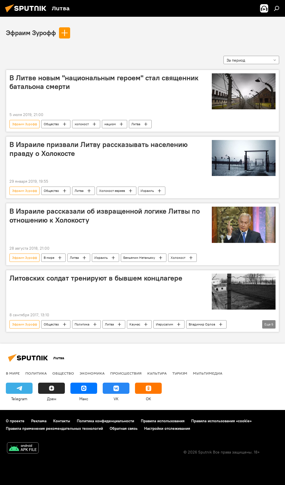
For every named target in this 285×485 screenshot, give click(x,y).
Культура (157, 373)
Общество (51, 124)
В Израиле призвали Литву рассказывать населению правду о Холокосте (98, 149)
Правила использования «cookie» (221, 420)
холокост (82, 124)
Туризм (179, 373)
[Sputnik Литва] (27, 13)
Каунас (134, 324)
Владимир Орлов (202, 324)
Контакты (61, 420)
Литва (135, 124)
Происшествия (126, 373)
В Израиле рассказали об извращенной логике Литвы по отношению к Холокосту (104, 215)
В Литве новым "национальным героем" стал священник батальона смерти (103, 82)
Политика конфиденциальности (105, 420)
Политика (82, 324)
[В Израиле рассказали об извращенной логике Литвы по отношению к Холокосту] (244, 225)
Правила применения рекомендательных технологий (54, 428)
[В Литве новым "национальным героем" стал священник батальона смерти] (244, 91)
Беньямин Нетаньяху (139, 257)
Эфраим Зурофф (31, 32)
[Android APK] (23, 448)
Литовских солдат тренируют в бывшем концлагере (95, 278)
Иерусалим (164, 324)
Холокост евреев (112, 191)
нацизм (110, 124)
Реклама (38, 420)
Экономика (92, 373)
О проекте (15, 420)
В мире (49, 257)
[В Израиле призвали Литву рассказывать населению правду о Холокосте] (244, 158)
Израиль (147, 191)
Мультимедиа (207, 373)
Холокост (178, 257)
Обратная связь (123, 428)
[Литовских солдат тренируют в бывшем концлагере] (244, 292)
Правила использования (163, 420)
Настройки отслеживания (167, 428)
